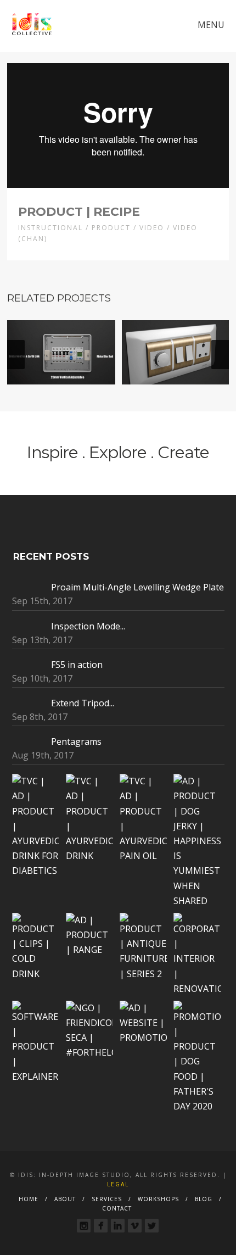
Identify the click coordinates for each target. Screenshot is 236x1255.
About (65, 1199)
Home (28, 1199)
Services (107, 1199)
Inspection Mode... (88, 626)
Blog (203, 1199)
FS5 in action (77, 665)
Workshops (158, 1199)
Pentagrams (76, 741)
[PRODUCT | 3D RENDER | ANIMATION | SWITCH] (176, 352)
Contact (117, 1208)
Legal (118, 1184)
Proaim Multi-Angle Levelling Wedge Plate (137, 587)
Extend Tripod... (82, 703)
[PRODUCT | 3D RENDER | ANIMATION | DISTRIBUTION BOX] (61, 352)
